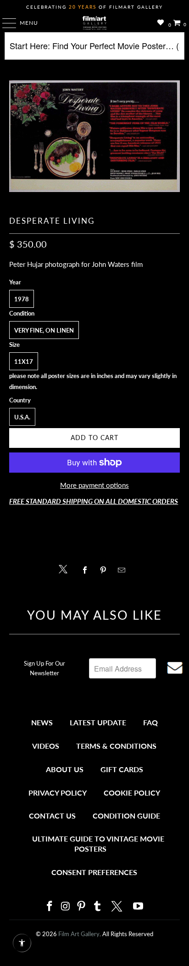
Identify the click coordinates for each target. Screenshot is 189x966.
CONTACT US (52, 815)
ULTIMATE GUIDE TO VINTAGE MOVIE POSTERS (98, 843)
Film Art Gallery (79, 934)
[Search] (94, 49)
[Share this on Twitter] (65, 568)
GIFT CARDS (121, 769)
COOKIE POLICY (132, 792)
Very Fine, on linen (44, 330)
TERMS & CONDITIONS (116, 745)
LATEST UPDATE (98, 722)
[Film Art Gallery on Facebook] (49, 906)
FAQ (150, 722)
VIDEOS (45, 745)
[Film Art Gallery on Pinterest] (82, 906)
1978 (21, 299)
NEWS (42, 722)
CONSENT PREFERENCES (94, 872)
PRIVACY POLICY (57, 792)
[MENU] (5, 23)
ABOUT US (64, 769)
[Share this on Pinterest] (105, 570)
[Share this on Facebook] (87, 570)
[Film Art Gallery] (94, 23)
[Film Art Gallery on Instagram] (65, 906)
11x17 (23, 361)
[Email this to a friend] (124, 570)
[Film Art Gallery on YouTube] (138, 906)
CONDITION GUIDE (126, 815)
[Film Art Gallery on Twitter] (117, 906)
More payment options (94, 485)
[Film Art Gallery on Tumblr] (97, 906)
